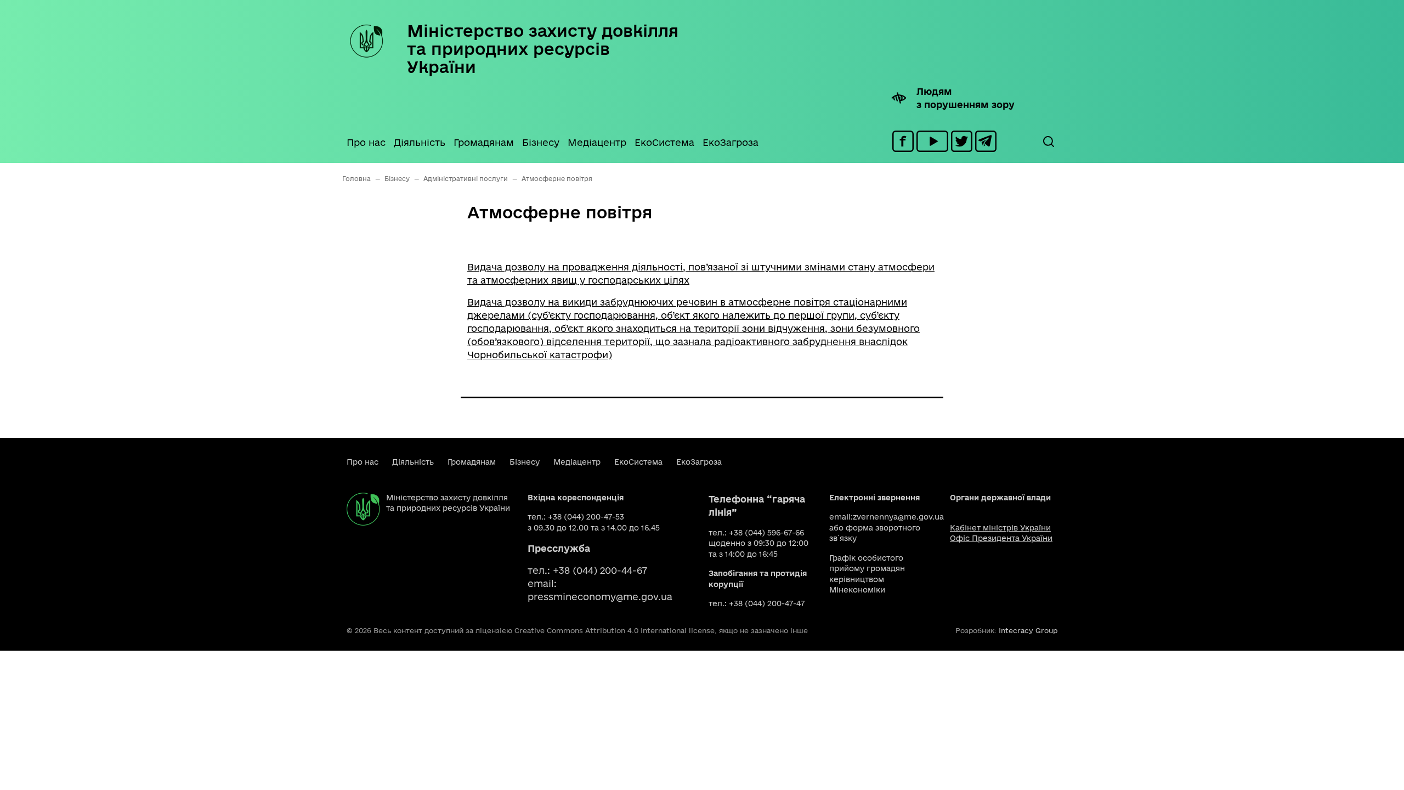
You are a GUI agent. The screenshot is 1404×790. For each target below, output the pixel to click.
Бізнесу (540, 142)
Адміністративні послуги (465, 178)
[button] (1048, 141)
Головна (356, 178)
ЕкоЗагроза (730, 142)
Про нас (366, 142)
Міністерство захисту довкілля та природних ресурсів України (542, 48)
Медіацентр (597, 142)
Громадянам (484, 142)
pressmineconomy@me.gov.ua (600, 596)
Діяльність (419, 142)
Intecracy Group (1028, 630)
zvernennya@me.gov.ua (898, 516)
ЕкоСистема (664, 142)
